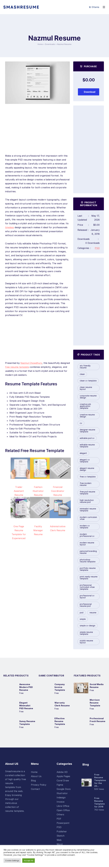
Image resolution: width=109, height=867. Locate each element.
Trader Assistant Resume (19, 491)
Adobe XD (62, 772)
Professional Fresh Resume (97, 720)
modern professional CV (87, 535)
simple (83, 619)
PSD (97, 248)
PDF (59, 818)
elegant (83, 453)
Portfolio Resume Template (88, 569)
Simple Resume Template (86, 633)
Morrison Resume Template (95, 703)
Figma (60, 784)
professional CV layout (87, 596)
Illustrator (62, 793)
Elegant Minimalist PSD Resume (26, 705)
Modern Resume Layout (87, 543)
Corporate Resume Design (88, 396)
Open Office (63, 810)
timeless (9, 227)
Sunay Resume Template (27, 722)
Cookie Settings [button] (12, 860)
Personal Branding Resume (88, 552)
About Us (36, 776)
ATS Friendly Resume (85, 366)
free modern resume (85, 484)
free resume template (17, 367)
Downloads (50, 44)
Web (59, 840)
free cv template (88, 476)
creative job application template (85, 406)
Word (59, 844)
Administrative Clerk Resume (57, 528)
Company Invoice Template (59, 687)
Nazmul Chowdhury (31, 363)
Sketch (60, 835)
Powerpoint (63, 823)
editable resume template (87, 445)
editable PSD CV (87, 438)
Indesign (61, 797)
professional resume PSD (86, 605)
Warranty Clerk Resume (62, 704)
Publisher (62, 831)
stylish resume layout (86, 641)
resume (93, 612)
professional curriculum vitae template (87, 587)
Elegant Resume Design (87, 469)
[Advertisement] (37, 134)
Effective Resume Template (59, 721)
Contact (35, 789)
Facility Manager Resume (38, 530)
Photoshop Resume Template (87, 560)
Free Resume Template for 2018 (99, 802)
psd (81, 612)
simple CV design (87, 625)
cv (81, 423)
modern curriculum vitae (88, 518)
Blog (33, 780)
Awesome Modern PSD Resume (26, 687)
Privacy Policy (38, 784)
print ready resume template (88, 577)
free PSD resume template (87, 492)
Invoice (60, 801)
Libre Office (63, 806)
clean (82, 374)
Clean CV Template (88, 380)
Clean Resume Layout (86, 388)
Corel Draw (63, 780)
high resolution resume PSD (87, 501)
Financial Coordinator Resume (57, 491)
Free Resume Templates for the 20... (100, 780)
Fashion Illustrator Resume (38, 491)
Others (60, 814)
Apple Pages (63, 776)
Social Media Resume (96, 685)
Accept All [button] (28, 860)
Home (40, 44)
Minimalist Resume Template (88, 509)
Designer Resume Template (87, 430)
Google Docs (64, 789)
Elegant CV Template (85, 460)
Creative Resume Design (87, 415)
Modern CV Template (85, 526)
